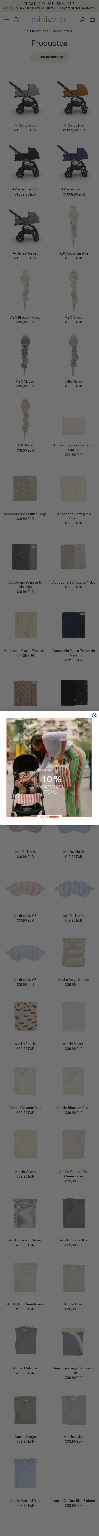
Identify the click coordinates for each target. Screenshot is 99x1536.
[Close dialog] (94, 715)
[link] (49, 768)
